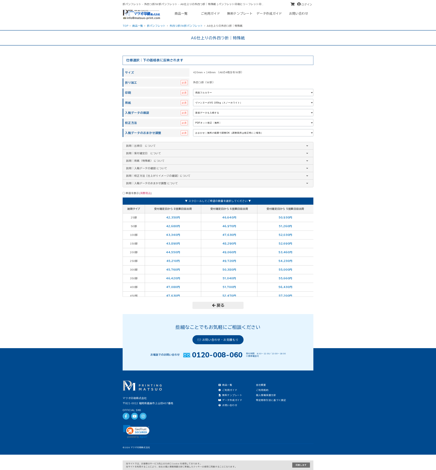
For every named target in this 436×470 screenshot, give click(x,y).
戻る (221, 305)
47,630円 (229, 235)
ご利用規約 (262, 390)
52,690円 (285, 243)
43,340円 (173, 235)
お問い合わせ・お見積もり (220, 340)
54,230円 (285, 261)
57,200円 (285, 295)
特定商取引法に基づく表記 (271, 400)
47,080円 (173, 287)
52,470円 (229, 295)
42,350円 (173, 217)
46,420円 (173, 278)
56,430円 (285, 287)
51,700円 (229, 287)
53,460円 (285, 252)
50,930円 (285, 217)
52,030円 (285, 235)
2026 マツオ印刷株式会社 (137, 447)
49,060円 (229, 252)
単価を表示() (139, 193)
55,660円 (285, 278)
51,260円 (285, 226)
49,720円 (229, 261)
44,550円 (173, 252)
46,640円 (229, 217)
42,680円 (173, 226)
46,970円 (229, 226)
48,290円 (229, 243)
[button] (136, 431)
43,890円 (173, 243)
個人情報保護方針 (266, 395)
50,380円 (229, 269)
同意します (301, 465)
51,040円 (229, 278)
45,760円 (173, 269)
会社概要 (261, 384)
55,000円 (285, 269)
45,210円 (173, 261)
